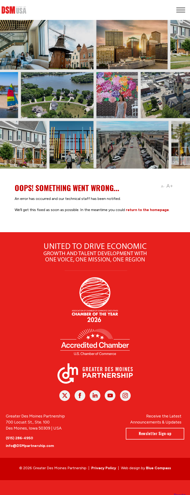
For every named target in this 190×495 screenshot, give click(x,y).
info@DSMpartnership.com (30, 445)
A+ (169, 186)
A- (163, 187)
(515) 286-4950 (19, 438)
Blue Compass (158, 468)
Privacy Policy (103, 468)
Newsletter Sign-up (155, 433)
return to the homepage (147, 210)
